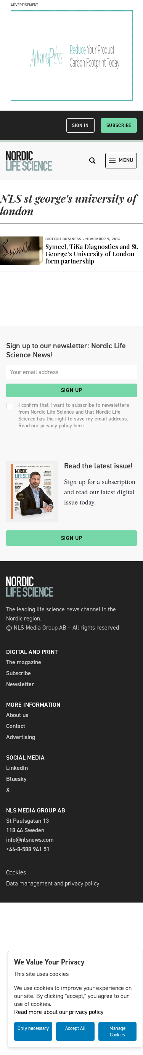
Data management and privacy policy (52, 883)
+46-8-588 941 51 (28, 849)
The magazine (23, 662)
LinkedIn (17, 768)
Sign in (80, 125)
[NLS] (29, 161)
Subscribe (118, 125)
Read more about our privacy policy (58, 1012)
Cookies (16, 872)
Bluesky (16, 779)
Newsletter (20, 684)
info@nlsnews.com (30, 840)
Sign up (71, 390)
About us (17, 715)
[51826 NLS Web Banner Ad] (72, 99)
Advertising (20, 737)
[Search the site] (92, 160)
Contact (15, 726)
